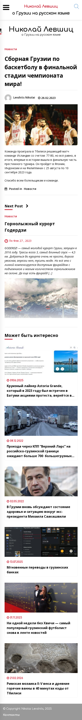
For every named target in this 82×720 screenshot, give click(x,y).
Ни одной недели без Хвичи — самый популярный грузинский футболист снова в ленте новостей (38, 628)
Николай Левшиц (41, 29)
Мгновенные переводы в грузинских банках (37, 569)
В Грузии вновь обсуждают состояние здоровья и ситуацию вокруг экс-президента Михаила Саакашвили (38, 512)
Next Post (14, 206)
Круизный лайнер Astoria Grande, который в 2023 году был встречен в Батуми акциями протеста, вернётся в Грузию (39, 391)
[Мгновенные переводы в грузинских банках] (41, 542)
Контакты (11, 714)
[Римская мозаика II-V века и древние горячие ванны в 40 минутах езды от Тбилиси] (41, 658)
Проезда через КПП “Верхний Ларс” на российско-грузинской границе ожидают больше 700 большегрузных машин (39, 451)
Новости (11, 49)
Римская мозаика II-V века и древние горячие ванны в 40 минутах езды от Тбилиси (38, 688)
